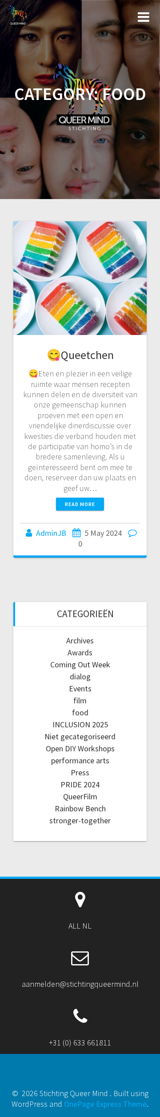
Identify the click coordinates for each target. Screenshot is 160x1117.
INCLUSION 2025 (80, 724)
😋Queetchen (80, 354)
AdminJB (51, 533)
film (80, 700)
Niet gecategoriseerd (80, 736)
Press (80, 772)
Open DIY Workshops (80, 748)
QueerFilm (80, 796)
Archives (80, 640)
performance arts (80, 760)
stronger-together (80, 820)
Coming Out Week (80, 664)
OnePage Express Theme (105, 1104)
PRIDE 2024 (80, 784)
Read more (80, 504)
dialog (80, 676)
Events (80, 688)
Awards (80, 652)
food (80, 712)
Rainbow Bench (80, 808)
